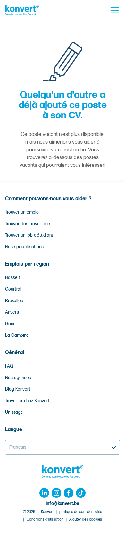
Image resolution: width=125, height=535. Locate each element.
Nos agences (18, 377)
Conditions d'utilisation (45, 519)
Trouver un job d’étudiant (29, 235)
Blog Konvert (17, 389)
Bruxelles (14, 300)
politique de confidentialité (80, 511)
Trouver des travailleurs (28, 223)
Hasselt (12, 277)
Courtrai (13, 289)
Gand (10, 324)
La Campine (17, 335)
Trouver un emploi (22, 212)
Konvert (47, 511)
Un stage (14, 412)
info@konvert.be (62, 503)
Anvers (12, 312)
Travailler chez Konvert (27, 400)
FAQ (9, 366)
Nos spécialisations (24, 247)
